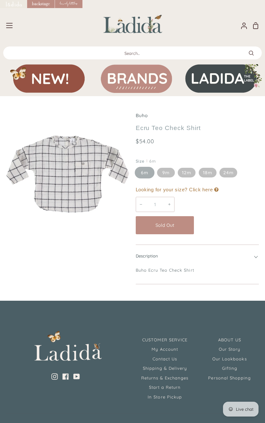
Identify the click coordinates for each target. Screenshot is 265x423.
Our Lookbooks (229, 358)
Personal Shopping (229, 377)
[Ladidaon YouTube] (76, 376)
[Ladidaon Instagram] (54, 376)
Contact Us (165, 358)
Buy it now (228, 225)
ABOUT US (229, 339)
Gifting (229, 368)
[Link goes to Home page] (13, 4)
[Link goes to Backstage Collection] (41, 4)
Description (147, 255)
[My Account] (241, 25)
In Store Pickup (165, 396)
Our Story (229, 349)
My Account (165, 349)
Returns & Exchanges (165, 377)
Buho (142, 115)
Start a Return (165, 387)
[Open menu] (6, 25)
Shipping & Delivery (165, 368)
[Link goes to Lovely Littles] (69, 4)
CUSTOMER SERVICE (164, 339)
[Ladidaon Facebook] (65, 376)
